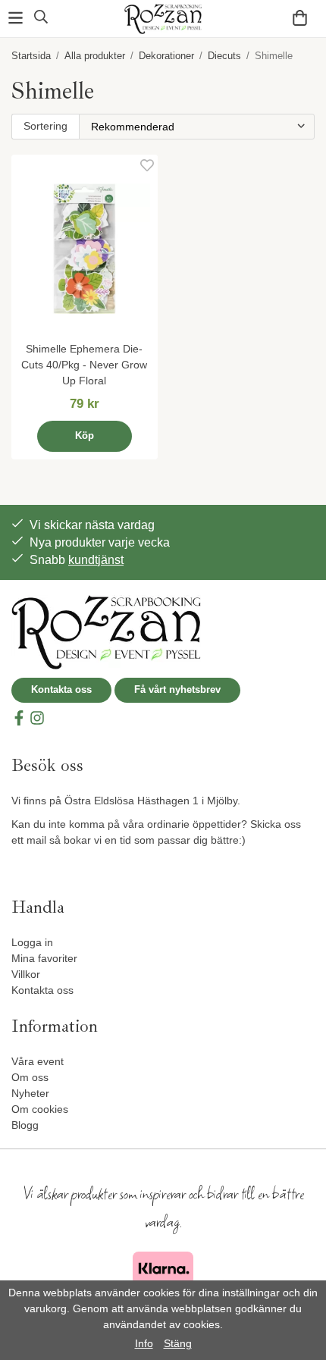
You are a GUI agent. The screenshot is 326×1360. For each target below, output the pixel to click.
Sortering (45, 126)
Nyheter (30, 1093)
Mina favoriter (44, 958)
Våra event (37, 1061)
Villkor (25, 974)
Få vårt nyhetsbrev (177, 689)
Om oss (30, 1077)
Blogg (25, 1125)
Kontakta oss (61, 689)
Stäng (178, 1343)
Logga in (32, 942)
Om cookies (39, 1109)
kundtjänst (96, 559)
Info (144, 1343)
